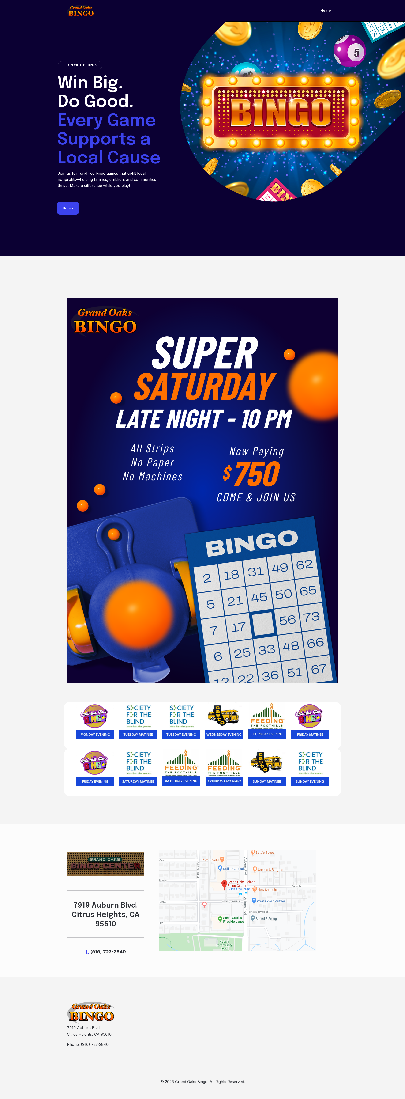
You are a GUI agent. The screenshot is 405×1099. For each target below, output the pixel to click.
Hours (68, 208)
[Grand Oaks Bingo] (81, 10)
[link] (95, 720)
